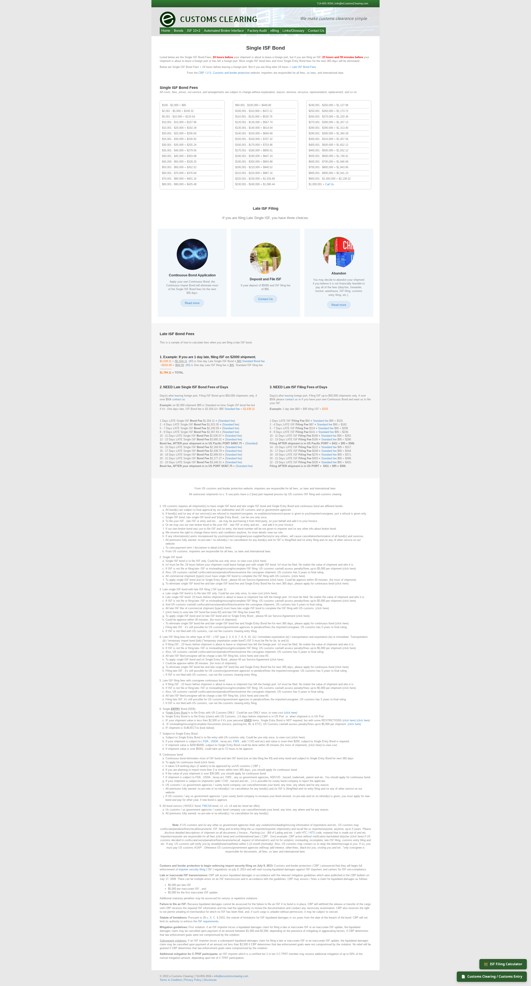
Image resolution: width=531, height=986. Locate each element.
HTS (312, 832)
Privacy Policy (193, 979)
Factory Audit (257, 30)
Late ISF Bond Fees (304, 67)
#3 (187, 365)
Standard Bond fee (253, 361)
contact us (178, 399)
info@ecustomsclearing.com (231, 976)
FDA (205, 741)
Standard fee (232, 408)
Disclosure (210, 979)
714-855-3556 (325, 3)
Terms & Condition (171, 979)
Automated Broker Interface (224, 30)
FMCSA (207, 805)
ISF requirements (208, 921)
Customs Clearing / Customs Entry (491, 976)
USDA (214, 741)
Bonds (178, 30)
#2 (191, 361)
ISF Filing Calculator (503, 964)
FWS (236, 741)
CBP (201, 72)
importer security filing (192, 869)
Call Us (329, 184)
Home (165, 30)
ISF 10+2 (193, 30)
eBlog (274, 30)
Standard (251, 443)
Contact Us (316, 30)
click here (290, 712)
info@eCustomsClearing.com (351, 3)
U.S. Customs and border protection (228, 72)
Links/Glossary (293, 30)
